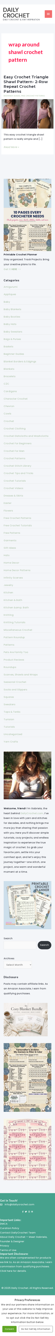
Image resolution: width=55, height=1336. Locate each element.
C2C (6, 383)
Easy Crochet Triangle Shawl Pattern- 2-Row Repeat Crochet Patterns (26, 84)
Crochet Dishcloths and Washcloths (26, 436)
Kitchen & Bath (13, 600)
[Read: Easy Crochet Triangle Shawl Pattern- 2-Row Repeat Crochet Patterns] (27, 113)
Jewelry (8, 585)
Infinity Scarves (13, 577)
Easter (7, 503)
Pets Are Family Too (16, 652)
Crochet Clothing (15, 428)
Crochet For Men (14, 451)
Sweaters (9, 704)
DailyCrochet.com (32, 813)
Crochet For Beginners (18, 443)
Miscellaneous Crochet (18, 630)
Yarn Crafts (11, 741)
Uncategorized (13, 734)
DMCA (3, 1223)
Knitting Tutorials (14, 622)
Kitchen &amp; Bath (16, 607)
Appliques (10, 294)
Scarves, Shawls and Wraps (21, 674)
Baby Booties (12, 316)
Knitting (8, 615)
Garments (10, 540)
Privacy (4, 1245)
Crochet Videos (13, 488)
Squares (9, 697)
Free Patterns (12, 533)
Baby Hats (10, 324)
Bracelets (10, 376)
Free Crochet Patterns (33, 96)
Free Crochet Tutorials (18, 525)
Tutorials (9, 727)
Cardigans (10, 391)
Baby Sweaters (13, 331)
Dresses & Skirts (13, 495)
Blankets (9, 369)
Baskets (8, 346)
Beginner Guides (12, 96)
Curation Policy (9, 1228)
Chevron (9, 406)
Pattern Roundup (14, 637)
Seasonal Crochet (15, 682)
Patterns (9, 644)
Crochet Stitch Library (17, 466)
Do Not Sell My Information (35, 1329)
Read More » (11, 147)
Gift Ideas (10, 548)
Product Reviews (14, 659)
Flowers (8, 510)
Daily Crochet (16, 12)
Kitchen (8, 592)
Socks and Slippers (15, 689)
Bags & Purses (12, 339)
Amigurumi (11, 287)
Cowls (7, 413)
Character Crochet (16, 398)
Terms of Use (8, 1250)
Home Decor (11, 562)
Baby (7, 302)
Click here (6, 1271)
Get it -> (12, 269)
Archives (9, 958)
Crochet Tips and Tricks (18, 473)
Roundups (10, 667)
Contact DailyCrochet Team (18, 1232)
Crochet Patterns (14, 458)
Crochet (9, 421)
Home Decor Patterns (17, 570)
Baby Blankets (12, 309)
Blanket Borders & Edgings (20, 361)
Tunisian (9, 719)
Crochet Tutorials (15, 481)
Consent (9, 1329)
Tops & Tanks (12, 712)
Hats (6, 555)
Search (8, 938)
